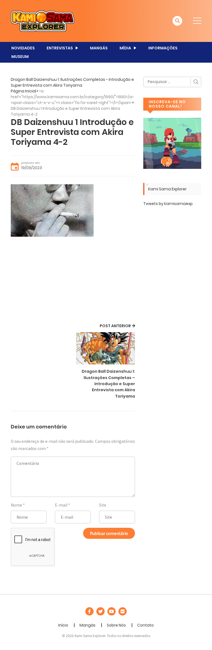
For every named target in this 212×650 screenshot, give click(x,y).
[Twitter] (100, 611)
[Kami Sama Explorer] (43, 20)
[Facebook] (89, 611)
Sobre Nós (116, 625)
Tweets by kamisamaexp (168, 203)
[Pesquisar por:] (172, 82)
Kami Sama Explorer (167, 189)
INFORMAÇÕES (162, 48)
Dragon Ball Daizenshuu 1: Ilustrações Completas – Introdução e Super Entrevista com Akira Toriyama (108, 384)
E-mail (61, 505)
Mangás (88, 625)
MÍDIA (125, 48)
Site (102, 505)
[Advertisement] (73, 280)
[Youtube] (111, 611)
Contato (145, 625)
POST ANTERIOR (115, 326)
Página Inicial (23, 91)
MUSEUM (20, 56)
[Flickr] (122, 611)
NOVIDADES (23, 48)
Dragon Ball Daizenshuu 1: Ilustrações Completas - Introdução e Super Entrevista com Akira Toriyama (72, 82)
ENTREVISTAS (60, 48)
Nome (16, 505)
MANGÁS (99, 48)
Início (63, 625)
